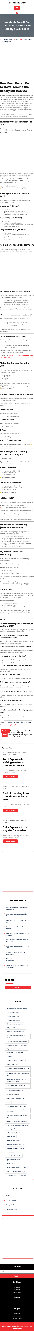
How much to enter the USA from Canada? (18, 1111)
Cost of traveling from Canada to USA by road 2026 (16, 796)
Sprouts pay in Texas (13, 1160)
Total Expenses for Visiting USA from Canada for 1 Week (14, 762)
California (10, 1053)
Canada (9, 1056)
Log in (17, 1303)
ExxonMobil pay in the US (15, 1091)
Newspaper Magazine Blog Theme (15, 1326)
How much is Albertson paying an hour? (18, 921)
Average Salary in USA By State (17, 1041)
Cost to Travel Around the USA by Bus (18, 722)
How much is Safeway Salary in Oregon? (17, 941)
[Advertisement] (17, 62)
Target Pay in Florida (13, 1167)
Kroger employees (20, 1121)
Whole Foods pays (19, 1171)
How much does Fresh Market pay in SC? (17, 909)
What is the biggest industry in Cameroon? (17, 966)
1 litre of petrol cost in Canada (17, 1009)
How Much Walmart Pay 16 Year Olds (17, 1116)
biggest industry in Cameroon (17, 1049)
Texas (26, 1167)
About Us (17, 1313)
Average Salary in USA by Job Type (16, 1036)
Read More (10, 776)
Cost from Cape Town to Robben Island (18, 1069)
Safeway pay (11, 1137)
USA (8, 1171)
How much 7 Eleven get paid (16, 1106)
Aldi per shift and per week (15, 1028)
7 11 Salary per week (13, 1020)
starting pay (11, 1163)
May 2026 (17, 1287)
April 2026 (17, 1290)
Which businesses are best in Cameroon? (16, 960)
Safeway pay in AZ (13, 1140)
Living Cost (10, 725)
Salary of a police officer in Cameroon (15, 953)
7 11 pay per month (13, 1012)
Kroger (9, 1121)
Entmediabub (17, 2)
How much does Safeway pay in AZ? (17, 947)
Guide (8, 1196)
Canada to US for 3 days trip (16, 1060)
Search (9, 980)
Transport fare (20, 725)
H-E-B (8, 1102)
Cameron (19, 1053)
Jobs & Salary (11, 1200)
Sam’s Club (10, 1152)
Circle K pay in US (12, 1064)
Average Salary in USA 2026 (16, 1032)
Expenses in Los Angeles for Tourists (16, 1086)
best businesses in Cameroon (17, 1045)
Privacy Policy (17, 1318)
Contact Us (17, 1316)
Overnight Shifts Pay (13, 1129)
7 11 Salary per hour (13, 1016)
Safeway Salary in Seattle (15, 1148)
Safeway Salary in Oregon (15, 1144)
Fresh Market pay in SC (14, 1095)
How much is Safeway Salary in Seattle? (17, 928)
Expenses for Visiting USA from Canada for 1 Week (17, 1080)
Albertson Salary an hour (15, 1024)
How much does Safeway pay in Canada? (17, 934)
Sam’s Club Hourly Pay (14, 1156)
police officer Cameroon (15, 1133)
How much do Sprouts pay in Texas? (16, 915)
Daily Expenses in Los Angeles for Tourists (15, 829)
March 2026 (17, 1292)
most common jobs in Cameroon (18, 1125)
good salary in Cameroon (15, 1098)
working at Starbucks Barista (16, 1175)
